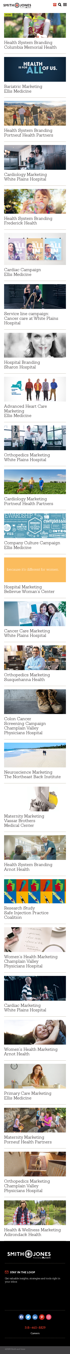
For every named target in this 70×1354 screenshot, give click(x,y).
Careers (35, 1333)
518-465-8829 (35, 1328)
